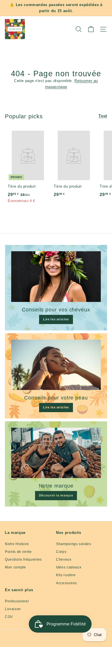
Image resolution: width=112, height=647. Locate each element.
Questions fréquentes (23, 559)
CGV (9, 617)
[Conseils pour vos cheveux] (56, 276)
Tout (103, 116)
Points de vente (18, 552)
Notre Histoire (17, 544)
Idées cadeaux (68, 567)
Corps (61, 552)
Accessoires (66, 583)
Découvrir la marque (56, 495)
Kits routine (66, 575)
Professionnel (17, 601)
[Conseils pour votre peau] (56, 365)
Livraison (13, 609)
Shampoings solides (73, 544)
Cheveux (64, 559)
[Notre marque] (56, 453)
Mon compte (15, 567)
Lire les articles (56, 319)
